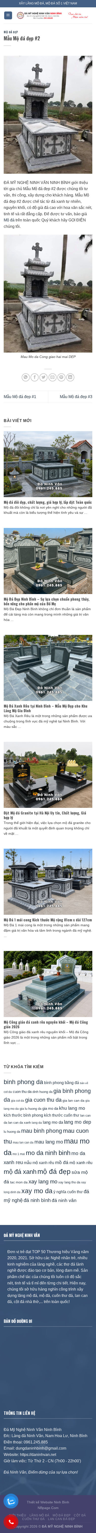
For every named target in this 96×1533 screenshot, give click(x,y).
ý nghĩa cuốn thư (68, 1192)
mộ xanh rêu (80, 1162)
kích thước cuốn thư (61, 1115)
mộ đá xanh (20, 1171)
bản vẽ (84, 1083)
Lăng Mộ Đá (39, 1515)
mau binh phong (41, 1131)
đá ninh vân (64, 1200)
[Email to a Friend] (52, 377)
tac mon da (19, 1182)
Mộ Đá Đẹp (11, 32)
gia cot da (17, 1100)
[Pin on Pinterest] (61, 377)
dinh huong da (42, 1092)
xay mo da (36, 1191)
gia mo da (50, 1108)
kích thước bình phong (23, 1115)
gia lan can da (73, 1100)
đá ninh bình (37, 1200)
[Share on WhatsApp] (26, 377)
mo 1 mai (19, 1154)
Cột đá (80, 1515)
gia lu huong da (30, 1108)
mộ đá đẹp (54, 1171)
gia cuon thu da (43, 1100)
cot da (8, 1092)
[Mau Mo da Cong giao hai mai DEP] (48, 293)
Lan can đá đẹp (61, 1519)
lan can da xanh (19, 1122)
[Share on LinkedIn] (70, 377)
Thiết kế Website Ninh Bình (48, 1502)
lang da (37, 1122)
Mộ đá (9, 220)
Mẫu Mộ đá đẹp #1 (20, 397)
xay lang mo (43, 1181)
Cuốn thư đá (33, 1519)
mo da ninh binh (48, 1152)
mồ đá (61, 1162)
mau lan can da (23, 1142)
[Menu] (8, 15)
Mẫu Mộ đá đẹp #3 (76, 397)
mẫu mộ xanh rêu (39, 1162)
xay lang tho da (69, 1182)
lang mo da (53, 1122)
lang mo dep (77, 1122)
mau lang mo (48, 1141)
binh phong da (23, 1082)
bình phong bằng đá (61, 1083)
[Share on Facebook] (35, 377)
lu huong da (12, 1131)
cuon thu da (22, 1091)
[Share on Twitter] (43, 377)
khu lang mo (72, 1108)
